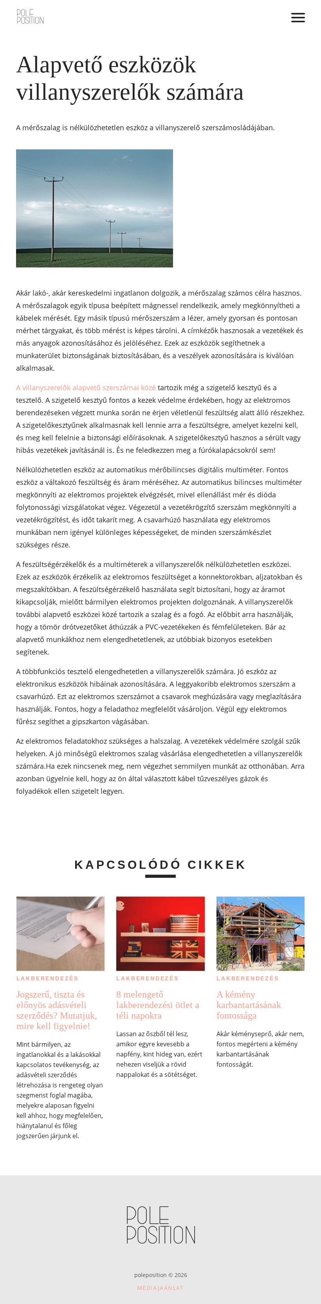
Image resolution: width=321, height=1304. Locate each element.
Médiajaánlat (160, 1287)
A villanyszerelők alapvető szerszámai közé (86, 387)
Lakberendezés (47, 978)
